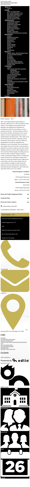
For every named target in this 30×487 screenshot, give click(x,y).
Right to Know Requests (13, 28)
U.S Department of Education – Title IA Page (12, 209)
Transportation (10, 50)
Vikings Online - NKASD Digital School (17, 53)
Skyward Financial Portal (7, 346)
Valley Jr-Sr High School (13, 11)
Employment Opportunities (14, 24)
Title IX (9, 48)
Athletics (9, 36)
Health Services (11, 41)
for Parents (9, 56)
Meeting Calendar (11, 90)
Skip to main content (6, 1)
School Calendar (11, 44)
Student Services (11, 45)
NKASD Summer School (13, 18)
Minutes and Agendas (12, 91)
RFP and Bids (10, 30)
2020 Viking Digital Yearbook (14, 61)
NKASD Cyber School (13, 17)
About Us (9, 8)
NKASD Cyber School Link (8, 349)
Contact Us (3, 293)
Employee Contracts (12, 25)
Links (3, 335)
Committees (10, 88)
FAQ (8, 94)
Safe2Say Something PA (7, 340)
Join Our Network (14, 71)
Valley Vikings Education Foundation (16, 68)
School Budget (11, 93)
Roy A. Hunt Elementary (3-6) (14, 13)
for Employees (10, 58)
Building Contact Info (12, 31)
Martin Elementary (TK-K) (14, 15)
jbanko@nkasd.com (24, 177)
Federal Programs (11, 38)
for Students (10, 57)
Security (9, 43)
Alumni (9, 67)
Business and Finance (12, 27)
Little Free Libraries (12, 76)
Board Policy (10, 86)
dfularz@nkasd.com (24, 187)
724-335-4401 (4, 269)
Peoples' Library (11, 77)
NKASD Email (4, 347)
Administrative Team (12, 23)
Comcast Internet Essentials (14, 74)
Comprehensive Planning (13, 21)
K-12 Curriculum (11, 60)
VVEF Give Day (14, 73)
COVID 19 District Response (14, 54)
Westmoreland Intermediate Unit (15, 63)
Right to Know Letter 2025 (10, 206)
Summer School (11, 64)
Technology (10, 47)
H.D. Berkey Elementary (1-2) (14, 14)
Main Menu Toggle (5, 4)
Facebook (3, 338)
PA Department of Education (8, 339)
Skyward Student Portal (7, 345)
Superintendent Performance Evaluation (17, 33)
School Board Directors (13, 87)
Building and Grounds (12, 37)
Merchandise (13, 70)
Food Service (10, 40)
